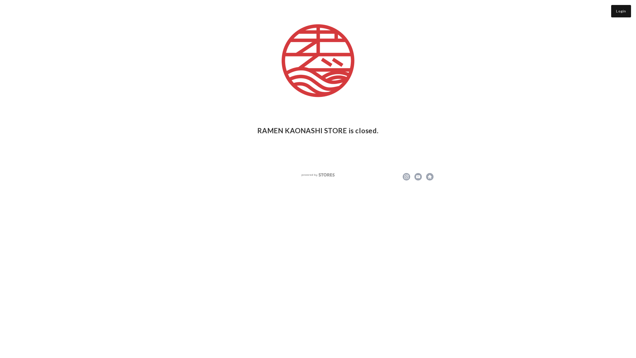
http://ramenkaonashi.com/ (430, 176)
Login (621, 11)
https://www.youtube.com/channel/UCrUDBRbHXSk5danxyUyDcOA (418, 176)
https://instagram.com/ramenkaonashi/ (406, 176)
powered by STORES (318, 175)
